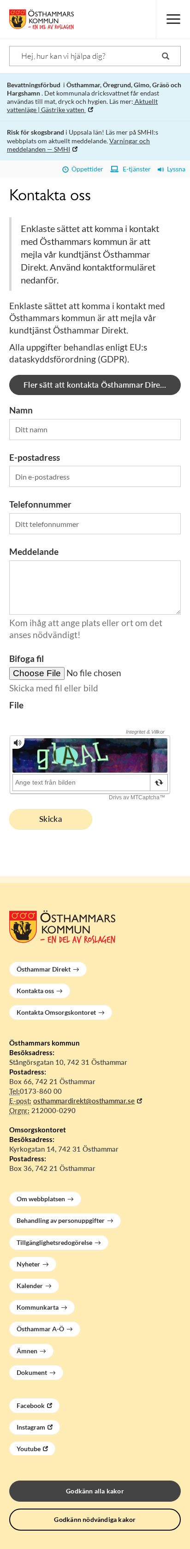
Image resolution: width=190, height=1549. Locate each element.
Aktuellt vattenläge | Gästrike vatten (82, 105)
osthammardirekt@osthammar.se (84, 1101)
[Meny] (173, 19)
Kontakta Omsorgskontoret (56, 1012)
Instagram (31, 1427)
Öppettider (86, 169)
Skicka (50, 819)
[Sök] (165, 56)
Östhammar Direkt (44, 969)
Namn (21, 410)
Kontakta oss (35, 991)
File (16, 705)
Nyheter (28, 1264)
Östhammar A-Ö (40, 1329)
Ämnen (27, 1351)
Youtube (29, 1449)
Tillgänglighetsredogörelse (54, 1242)
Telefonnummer (40, 504)
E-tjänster (135, 169)
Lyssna (174, 169)
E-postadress (34, 457)
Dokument (32, 1372)
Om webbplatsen (41, 1199)
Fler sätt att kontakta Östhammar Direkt (95, 385)
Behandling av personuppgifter (61, 1220)
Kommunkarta (38, 1307)
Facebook (31, 1405)
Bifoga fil (26, 658)
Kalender (30, 1285)
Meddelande (34, 551)
